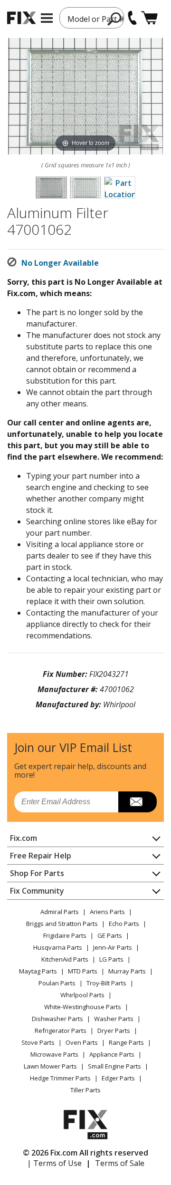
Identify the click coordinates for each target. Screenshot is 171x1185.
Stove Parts (38, 1042)
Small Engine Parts (114, 1066)
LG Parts (111, 959)
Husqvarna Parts (57, 947)
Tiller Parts (85, 1090)
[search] (115, 18)
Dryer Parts (113, 1030)
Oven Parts (82, 1042)
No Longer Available (60, 263)
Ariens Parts (107, 911)
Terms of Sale (119, 1163)
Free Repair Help (40, 855)
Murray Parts (127, 971)
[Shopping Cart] (149, 18)
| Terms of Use (54, 1163)
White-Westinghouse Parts (82, 1006)
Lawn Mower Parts (50, 1066)
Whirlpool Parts (82, 995)
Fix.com (23, 838)
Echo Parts (124, 923)
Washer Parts (113, 1018)
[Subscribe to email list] (137, 801)
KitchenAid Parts (64, 959)
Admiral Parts (59, 911)
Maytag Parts (38, 971)
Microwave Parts (54, 1054)
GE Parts (109, 935)
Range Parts (126, 1042)
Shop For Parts (37, 873)
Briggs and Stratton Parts (62, 923)
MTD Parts (82, 971)
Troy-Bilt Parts (106, 983)
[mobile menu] (47, 18)
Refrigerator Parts (60, 1030)
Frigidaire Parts (64, 935)
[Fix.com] (21, 17)
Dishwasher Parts (57, 1018)
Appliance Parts (111, 1054)
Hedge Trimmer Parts (60, 1078)
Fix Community (37, 891)
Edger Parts (118, 1078)
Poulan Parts (57, 983)
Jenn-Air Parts (112, 947)
